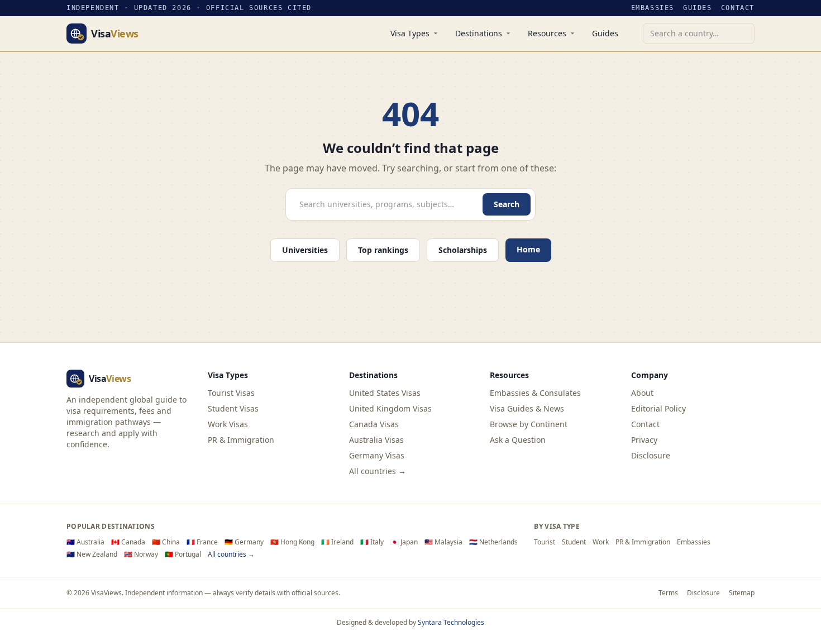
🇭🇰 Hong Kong (292, 542)
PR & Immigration (241, 439)
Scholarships (462, 250)
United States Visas (385, 393)
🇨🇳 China (166, 542)
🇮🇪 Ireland (337, 542)
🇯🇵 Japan (404, 542)
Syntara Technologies (451, 622)
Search (506, 204)
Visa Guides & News (527, 408)
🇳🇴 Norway (141, 554)
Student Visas (233, 408)
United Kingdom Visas (390, 408)
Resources (547, 33)
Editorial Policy (658, 408)
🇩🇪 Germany (244, 542)
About (642, 393)
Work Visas (228, 424)
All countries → (377, 471)
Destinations (478, 33)
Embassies (653, 8)
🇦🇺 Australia (85, 542)
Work (601, 542)
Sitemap (742, 593)
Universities (305, 250)
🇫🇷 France (202, 542)
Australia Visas (376, 439)
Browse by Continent (528, 424)
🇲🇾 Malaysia (443, 542)
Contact (738, 8)
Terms (668, 593)
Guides (697, 8)
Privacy (644, 439)
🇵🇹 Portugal (183, 554)
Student (574, 542)
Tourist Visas (231, 393)
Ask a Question (518, 439)
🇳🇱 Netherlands (493, 542)
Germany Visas (376, 455)
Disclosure (650, 455)
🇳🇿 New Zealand (91, 554)
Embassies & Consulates (535, 393)
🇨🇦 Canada (128, 542)
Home (528, 249)
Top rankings (383, 250)
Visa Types (409, 33)
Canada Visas (374, 424)
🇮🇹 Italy (372, 542)
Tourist (544, 542)
